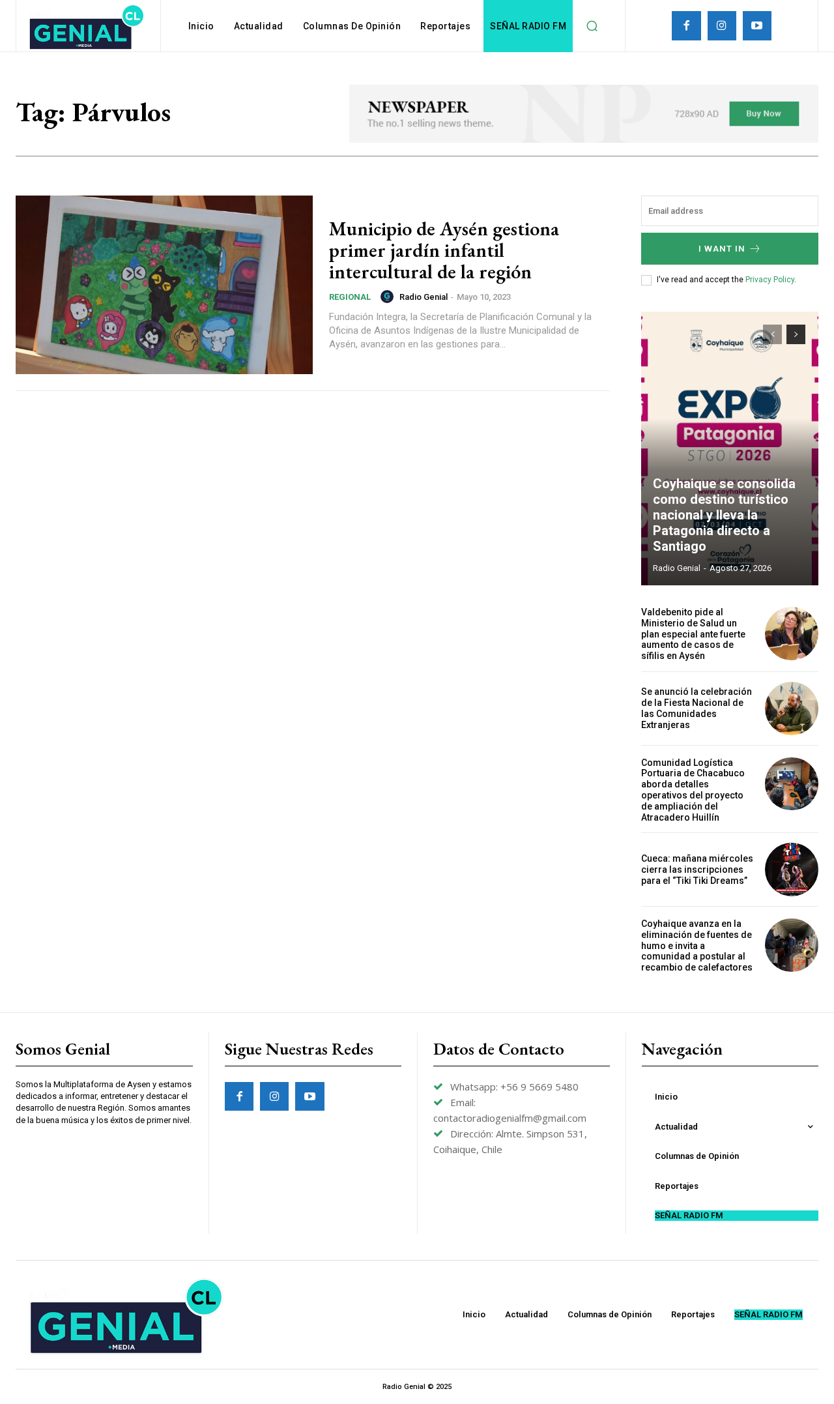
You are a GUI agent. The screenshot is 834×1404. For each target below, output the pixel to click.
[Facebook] (686, 25)
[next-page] (795, 334)
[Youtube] (757, 25)
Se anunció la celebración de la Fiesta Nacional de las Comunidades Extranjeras (696, 707)
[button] (591, 26)
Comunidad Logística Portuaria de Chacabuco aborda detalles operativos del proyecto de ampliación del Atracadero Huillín (693, 790)
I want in (721, 249)
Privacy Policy (769, 279)
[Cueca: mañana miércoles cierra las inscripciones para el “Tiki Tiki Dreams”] (791, 869)
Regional (350, 297)
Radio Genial (423, 297)
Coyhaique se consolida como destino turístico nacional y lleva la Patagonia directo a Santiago (724, 515)
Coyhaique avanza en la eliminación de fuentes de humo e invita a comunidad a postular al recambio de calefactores (697, 945)
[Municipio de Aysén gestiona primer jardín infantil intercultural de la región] (164, 285)
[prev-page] (772, 334)
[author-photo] (389, 296)
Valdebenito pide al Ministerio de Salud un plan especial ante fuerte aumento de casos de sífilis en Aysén (693, 634)
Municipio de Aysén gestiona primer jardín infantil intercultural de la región (444, 250)
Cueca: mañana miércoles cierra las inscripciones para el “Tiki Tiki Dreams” (697, 869)
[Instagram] (722, 25)
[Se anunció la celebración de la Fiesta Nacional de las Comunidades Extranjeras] (791, 708)
